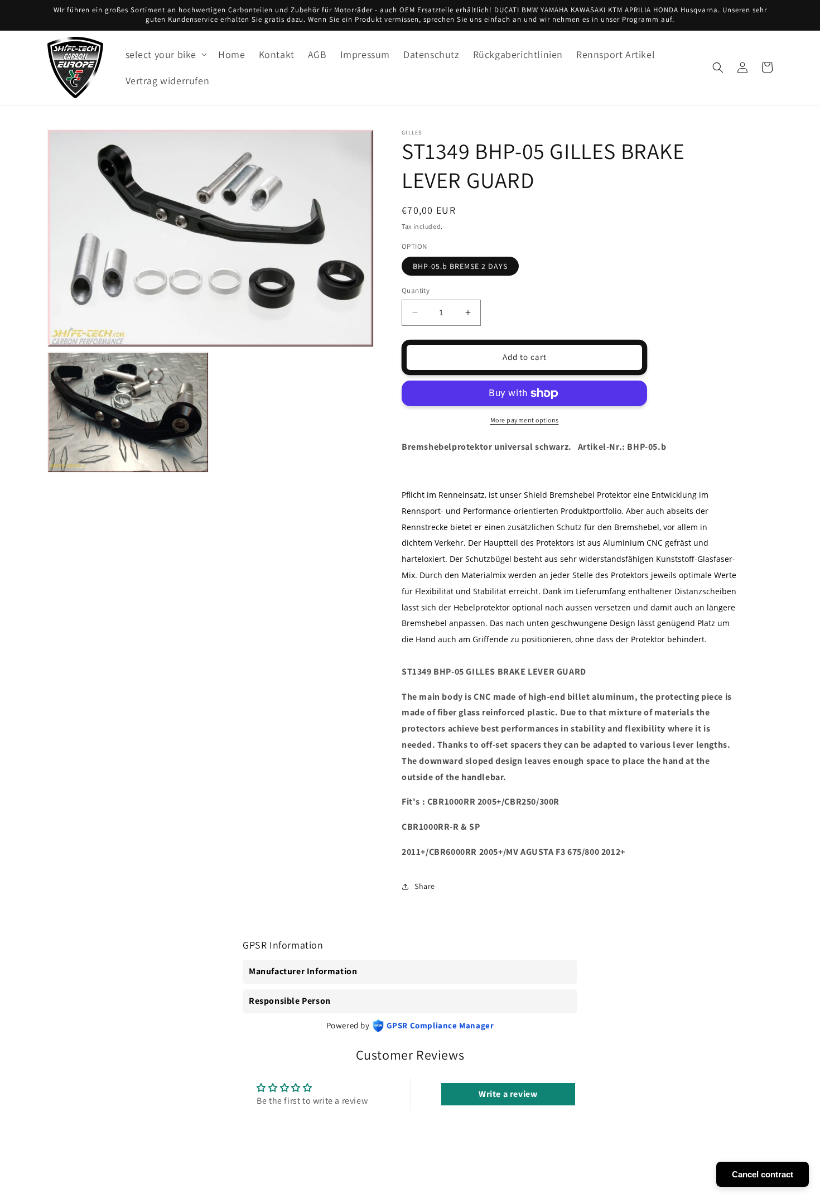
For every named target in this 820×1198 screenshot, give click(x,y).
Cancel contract (762, 1174)
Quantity (416, 290)
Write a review (508, 1094)
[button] (165, 54)
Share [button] (424, 886)
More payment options (524, 420)
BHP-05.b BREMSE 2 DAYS (460, 266)
